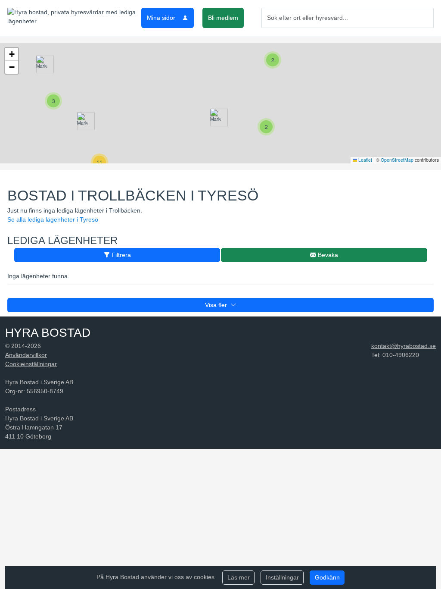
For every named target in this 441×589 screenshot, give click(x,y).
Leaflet (364, 160)
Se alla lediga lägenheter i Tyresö (52, 219)
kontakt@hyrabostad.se (403, 345)
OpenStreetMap (397, 160)
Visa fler (217, 304)
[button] (41, 64)
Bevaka (327, 254)
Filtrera (120, 254)
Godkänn (327, 577)
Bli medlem (223, 17)
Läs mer (238, 577)
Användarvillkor (26, 354)
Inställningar (282, 577)
